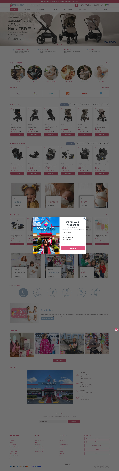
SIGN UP (73, 248)
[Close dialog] (84, 218)
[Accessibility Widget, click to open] (116, 329)
